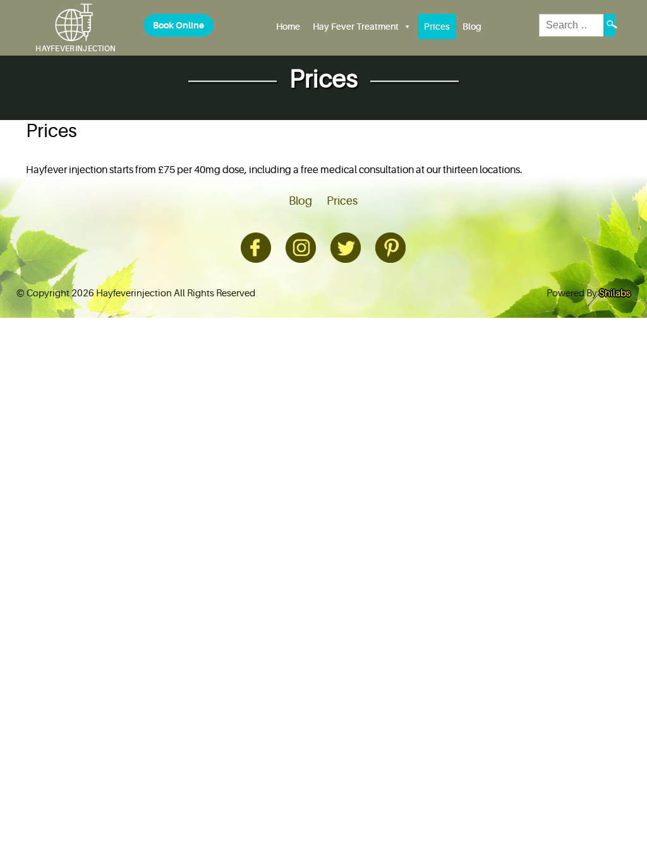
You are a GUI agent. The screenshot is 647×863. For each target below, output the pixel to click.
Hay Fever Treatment (356, 26)
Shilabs (615, 293)
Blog (472, 26)
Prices (437, 26)
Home (288, 26)
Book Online (178, 25)
